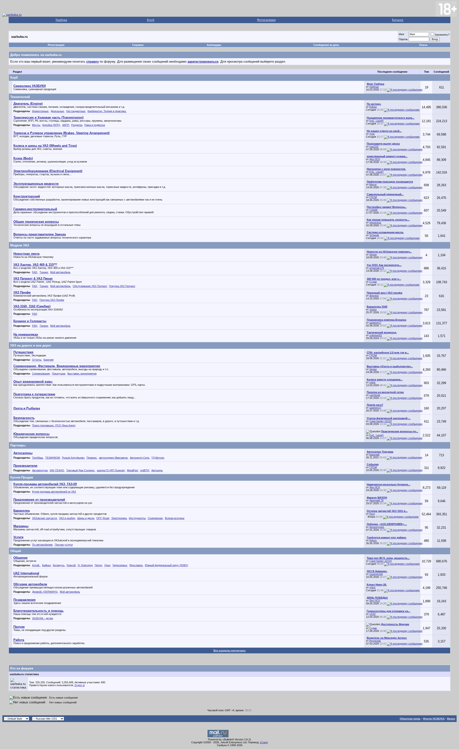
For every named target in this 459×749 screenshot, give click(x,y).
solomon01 (375, 335)
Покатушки (58, 373)
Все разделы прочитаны (229, 650)
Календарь (214, 44)
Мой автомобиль (60, 272)
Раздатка (76, 125)
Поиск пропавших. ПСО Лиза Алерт (54, 425)
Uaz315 (373, 146)
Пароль (403, 39)
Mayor (373, 184)
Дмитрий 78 (376, 500)
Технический (20, 97)
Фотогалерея (266, 20)
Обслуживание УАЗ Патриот (90, 286)
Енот (372, 513)
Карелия (49, 359)
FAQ (34, 272)
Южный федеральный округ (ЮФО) (166, 565)
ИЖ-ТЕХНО (57, 470)
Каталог (398, 20)
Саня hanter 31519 (380, 421)
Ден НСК (374, 159)
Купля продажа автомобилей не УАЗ (54, 491)
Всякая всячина (174, 518)
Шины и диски (85, 518)
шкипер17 (375, 322)
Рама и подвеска (94, 125)
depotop (374, 295)
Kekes (373, 540)
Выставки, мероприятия (82, 373)
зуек (372, 133)
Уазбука (61, 20)
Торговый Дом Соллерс (80, 470)
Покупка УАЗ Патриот (122, 286)
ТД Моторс (157, 457)
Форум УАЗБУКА (434, 718)
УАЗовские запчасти (44, 518)
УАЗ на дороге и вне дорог (30, 345)
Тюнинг (43, 272)
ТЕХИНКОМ (52, 457)
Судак (373, 281)
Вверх (451, 718)
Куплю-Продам (21, 477)
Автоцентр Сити (139, 457)
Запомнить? (442, 34)
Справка (137, 44)
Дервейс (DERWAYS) (45, 591)
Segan (373, 254)
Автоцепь (157, 470)
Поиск (423, 44)
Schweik (374, 235)
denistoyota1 (376, 527)
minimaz (374, 86)
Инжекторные (40, 111)
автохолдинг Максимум (113, 457)
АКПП (65, 125)
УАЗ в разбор (67, 518)
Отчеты (36, 359)
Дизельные (57, 111)
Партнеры (18, 445)
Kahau (373, 106)
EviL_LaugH (376, 120)
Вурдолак (375, 640)
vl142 (372, 614)
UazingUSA (376, 574)
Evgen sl (80, 685)
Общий (15, 551)
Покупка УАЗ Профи (51, 300)
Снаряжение (155, 518)
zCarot (264, 742)
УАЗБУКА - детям (42, 618)
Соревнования (41, 373)
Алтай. (36, 565)
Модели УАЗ (19, 245)
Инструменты (137, 518)
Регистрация (56, 44)
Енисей (71, 565)
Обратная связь (410, 718)
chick (372, 382)
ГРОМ (373, 197)
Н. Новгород (85, 565)
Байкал (46, 565)
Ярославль (136, 565)
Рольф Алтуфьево (73, 457)
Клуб (150, 20)
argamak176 (376, 267)
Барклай (374, 454)
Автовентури (40, 470)
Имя (401, 34)
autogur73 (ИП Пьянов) (111, 470)
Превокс (92, 457)
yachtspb (374, 395)
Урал (107, 565)
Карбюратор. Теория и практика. (106, 111)
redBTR (144, 470)
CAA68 (373, 209)
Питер (98, 565)
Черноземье (119, 565)
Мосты (36, 125)
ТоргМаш (37, 457)
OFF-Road (102, 518)
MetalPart (132, 470)
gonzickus (375, 222)
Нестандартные (75, 111)
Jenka (373, 309)
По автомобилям (42, 544)
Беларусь (59, 565)
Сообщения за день (326, 44)
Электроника (119, 518)
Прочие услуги (64, 544)
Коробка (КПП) (51, 125)
